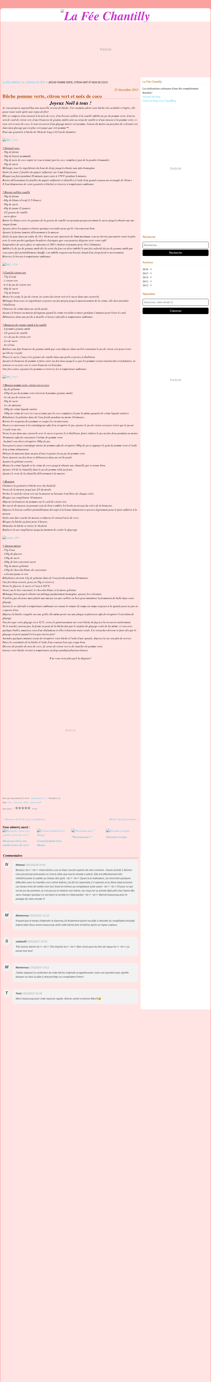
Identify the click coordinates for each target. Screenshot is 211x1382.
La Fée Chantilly (12, 82)
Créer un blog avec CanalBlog (159, 100)
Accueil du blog (152, 96)
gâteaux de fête (35, 82)
